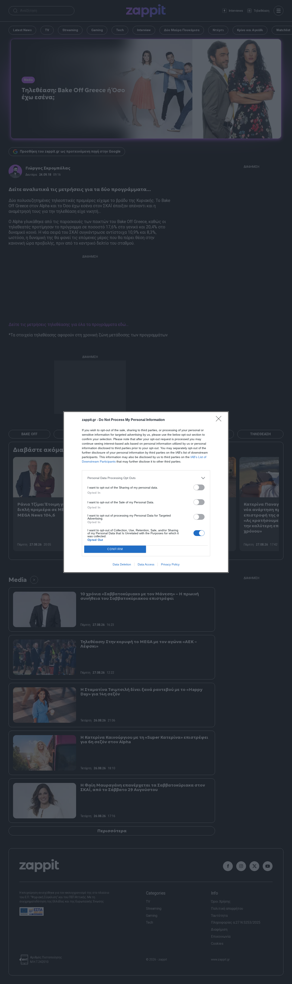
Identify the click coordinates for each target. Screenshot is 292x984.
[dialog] (146, 492)
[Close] (220, 420)
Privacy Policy (170, 564)
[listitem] (146, 478)
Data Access (146, 564)
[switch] (199, 487)
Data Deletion (122, 564)
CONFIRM (115, 549)
